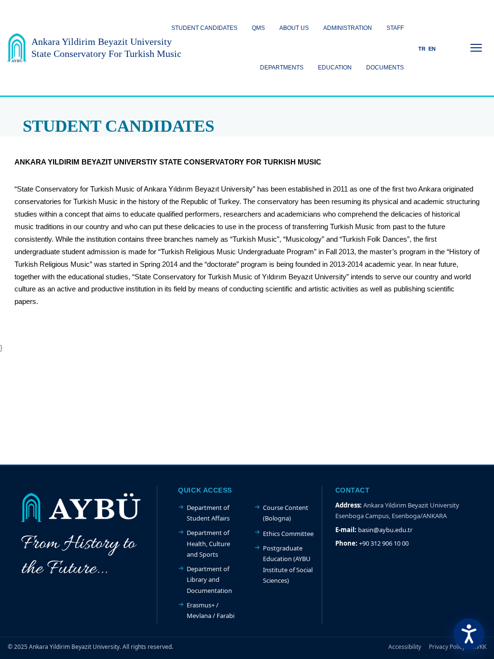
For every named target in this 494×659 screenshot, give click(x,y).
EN (432, 49)
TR (421, 49)
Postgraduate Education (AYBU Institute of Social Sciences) (288, 564)
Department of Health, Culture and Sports (208, 543)
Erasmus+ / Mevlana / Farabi (210, 610)
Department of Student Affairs (208, 512)
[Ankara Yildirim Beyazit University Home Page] (17, 47)
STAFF (395, 28)
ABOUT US (294, 28)
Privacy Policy (447, 647)
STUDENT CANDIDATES (204, 28)
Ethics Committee (288, 533)
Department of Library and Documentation (209, 579)
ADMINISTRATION (347, 28)
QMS (258, 28)
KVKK (479, 647)
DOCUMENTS (385, 67)
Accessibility (404, 647)
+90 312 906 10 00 (384, 543)
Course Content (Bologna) (285, 512)
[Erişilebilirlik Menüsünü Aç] (468, 633)
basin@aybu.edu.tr (385, 529)
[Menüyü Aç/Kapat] (476, 47)
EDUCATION (335, 67)
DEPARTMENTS (281, 67)
